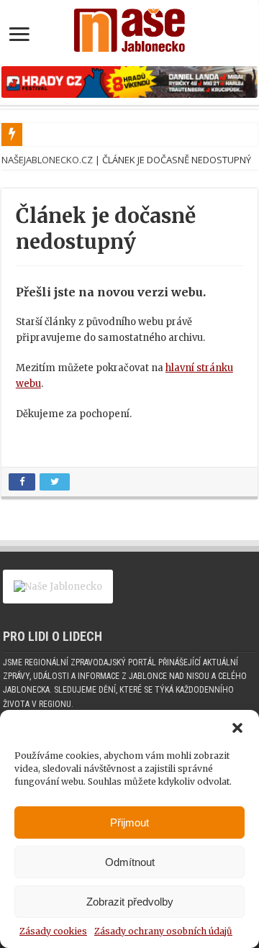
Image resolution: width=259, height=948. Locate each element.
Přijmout (129, 822)
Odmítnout (130, 862)
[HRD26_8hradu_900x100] (129, 82)
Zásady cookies (53, 931)
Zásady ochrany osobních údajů (163, 931)
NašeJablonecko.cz (47, 159)
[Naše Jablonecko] (129, 27)
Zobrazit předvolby (129, 901)
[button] (237, 728)
